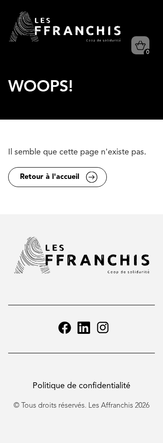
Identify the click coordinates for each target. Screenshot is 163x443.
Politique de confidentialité (81, 386)
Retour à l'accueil (49, 177)
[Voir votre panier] (140, 45)
